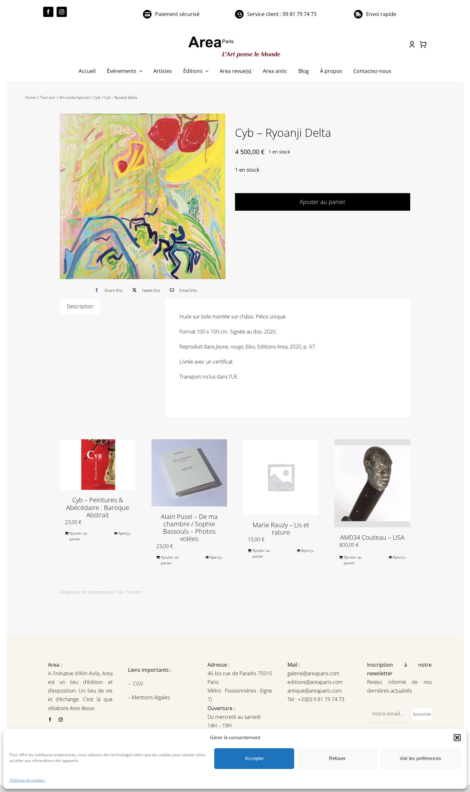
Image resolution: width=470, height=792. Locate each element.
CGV (138, 683)
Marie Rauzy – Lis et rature (281, 529)
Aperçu (124, 533)
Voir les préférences (420, 758)
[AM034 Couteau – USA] (372, 483)
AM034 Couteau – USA (372, 537)
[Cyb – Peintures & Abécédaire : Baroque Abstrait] (98, 464)
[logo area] (235, 36)
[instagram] (62, 12)
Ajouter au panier (323, 202)
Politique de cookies (27, 780)
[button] (457, 737)
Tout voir (133, 592)
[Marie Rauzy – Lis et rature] (280, 477)
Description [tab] (80, 306)
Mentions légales (150, 697)
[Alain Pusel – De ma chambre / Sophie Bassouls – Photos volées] (189, 472)
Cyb (119, 592)
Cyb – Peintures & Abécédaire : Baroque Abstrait (97, 507)
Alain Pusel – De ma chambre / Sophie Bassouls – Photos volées (189, 527)
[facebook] (48, 12)
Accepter (254, 758)
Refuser (337, 758)
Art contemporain (98, 592)
